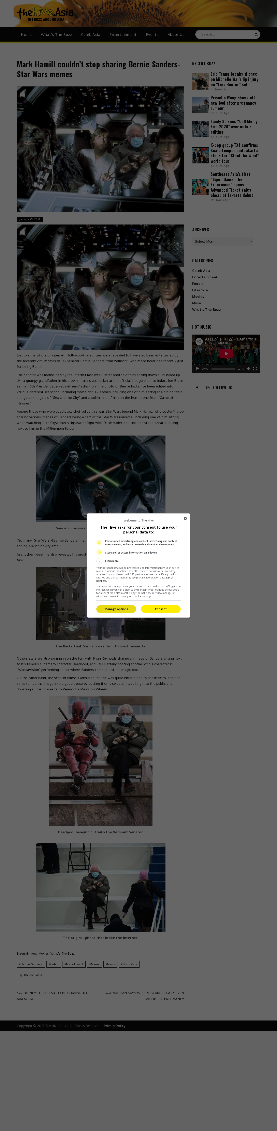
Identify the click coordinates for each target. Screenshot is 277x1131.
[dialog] (138, 565)
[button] (138, 561)
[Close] (185, 518)
